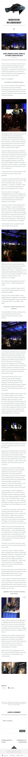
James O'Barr (8, 703)
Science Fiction (23, 703)
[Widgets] (14, 747)
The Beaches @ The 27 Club (6, 741)
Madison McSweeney (14, 21)
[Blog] (19, 751)
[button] (5, 668)
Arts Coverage (14, 57)
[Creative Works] (12, 751)
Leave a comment (16, 704)
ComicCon (13, 702)
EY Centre (22, 702)
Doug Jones (17, 702)
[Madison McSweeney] (14, 9)
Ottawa (17, 703)
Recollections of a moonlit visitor (22, 741)
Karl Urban (13, 703)
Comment (22, 730)
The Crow (10, 704)
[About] (8, 751)
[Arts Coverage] (15, 751)
